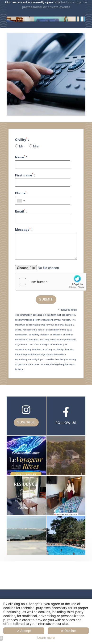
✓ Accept (24, 631)
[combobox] (20, 201)
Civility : (22, 139)
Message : (24, 229)
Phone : (22, 193)
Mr (21, 146)
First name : (25, 175)
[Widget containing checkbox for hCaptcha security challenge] (50, 282)
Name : (21, 157)
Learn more (46, 637)
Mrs (35, 146)
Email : (21, 211)
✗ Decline (68, 631)
